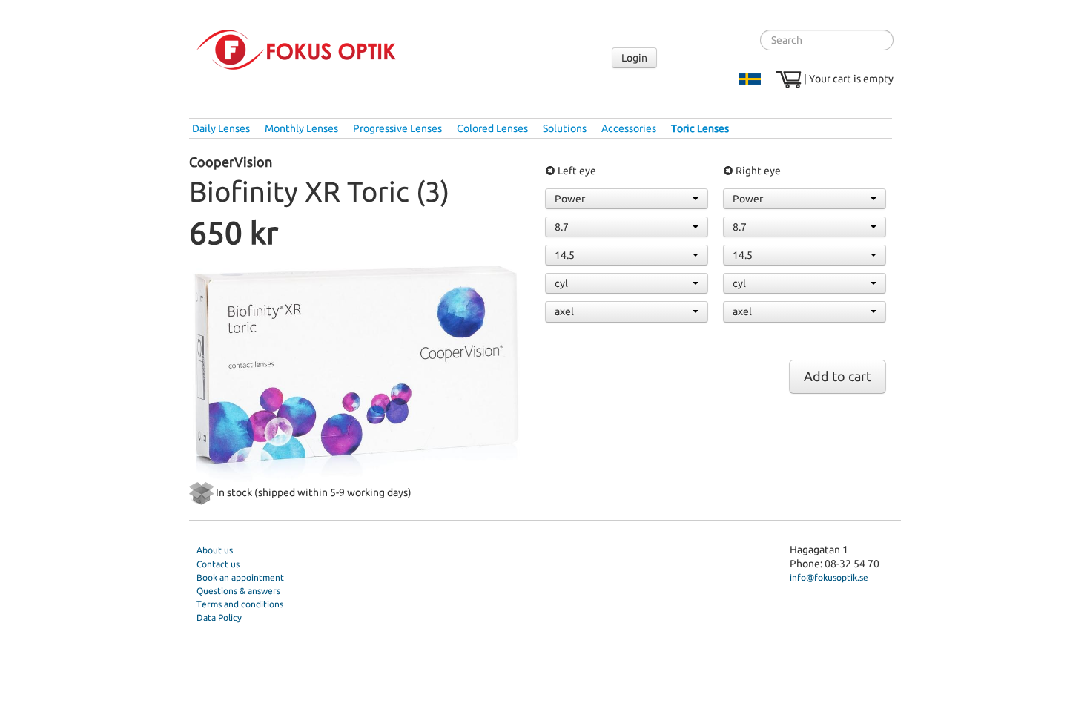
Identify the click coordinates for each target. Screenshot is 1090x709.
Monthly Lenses (301, 128)
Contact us (218, 564)
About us (214, 550)
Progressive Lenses (397, 128)
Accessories (628, 128)
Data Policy (219, 617)
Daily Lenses (221, 128)
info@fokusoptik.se (829, 577)
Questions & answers (238, 591)
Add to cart (837, 376)
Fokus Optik (296, 50)
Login (634, 58)
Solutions (565, 128)
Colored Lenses (492, 128)
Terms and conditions (239, 604)
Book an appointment (240, 577)
